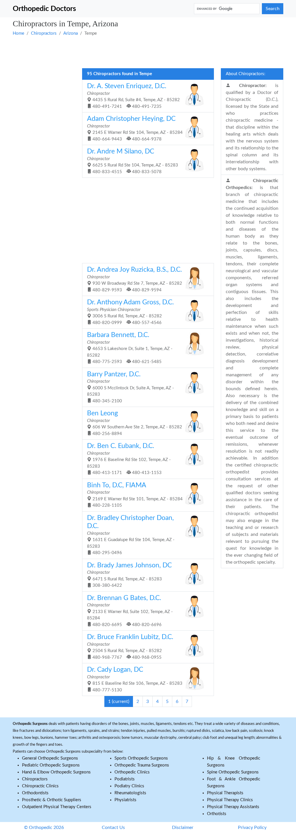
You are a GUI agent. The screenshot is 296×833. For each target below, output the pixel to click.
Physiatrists (125, 800)
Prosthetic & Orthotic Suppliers (51, 800)
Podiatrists (124, 779)
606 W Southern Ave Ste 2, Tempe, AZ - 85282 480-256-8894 (134, 423)
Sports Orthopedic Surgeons (141, 758)
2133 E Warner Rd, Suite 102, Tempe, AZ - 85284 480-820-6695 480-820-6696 (130, 611)
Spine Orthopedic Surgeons (233, 772)
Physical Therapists (225, 793)
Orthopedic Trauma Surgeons (141, 765)
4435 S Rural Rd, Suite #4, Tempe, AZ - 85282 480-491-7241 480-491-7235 (133, 96)
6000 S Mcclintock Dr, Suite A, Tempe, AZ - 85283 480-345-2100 (130, 387)
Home (18, 33)
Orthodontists (35, 793)
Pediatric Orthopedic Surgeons (51, 765)
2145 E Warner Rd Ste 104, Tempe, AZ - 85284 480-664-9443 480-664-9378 (135, 128)
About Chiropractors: (245, 74)
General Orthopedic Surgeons (50, 758)
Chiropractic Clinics (40, 786)
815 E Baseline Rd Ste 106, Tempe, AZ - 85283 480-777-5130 (134, 679)
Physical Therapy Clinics (230, 800)
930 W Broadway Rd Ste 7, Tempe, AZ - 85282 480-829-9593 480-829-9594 (134, 279)
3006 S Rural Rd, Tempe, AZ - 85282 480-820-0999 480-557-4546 (130, 312)
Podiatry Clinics (129, 786)
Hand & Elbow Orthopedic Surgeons (56, 772)
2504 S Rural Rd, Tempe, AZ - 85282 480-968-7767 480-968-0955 (130, 647)
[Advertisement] (148, 51)
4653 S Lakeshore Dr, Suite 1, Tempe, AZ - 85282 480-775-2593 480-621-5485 (130, 348)
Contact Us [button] (113, 827)
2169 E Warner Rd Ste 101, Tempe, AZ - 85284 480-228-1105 (135, 495)
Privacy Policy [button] (252, 827)
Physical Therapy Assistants (233, 807)
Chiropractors (44, 33)
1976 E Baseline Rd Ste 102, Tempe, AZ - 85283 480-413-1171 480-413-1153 (129, 459)
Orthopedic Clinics (132, 772)
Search (273, 8)
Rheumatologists (130, 793)
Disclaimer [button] (182, 827)
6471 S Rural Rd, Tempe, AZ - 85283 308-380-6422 (129, 575)
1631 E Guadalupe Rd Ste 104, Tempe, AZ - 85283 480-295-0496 (131, 534)
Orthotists (216, 814)
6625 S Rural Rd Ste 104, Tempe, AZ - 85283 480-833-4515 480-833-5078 (132, 161)
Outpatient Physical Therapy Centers (56, 807)
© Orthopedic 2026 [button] (44, 827)
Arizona (70, 33)
